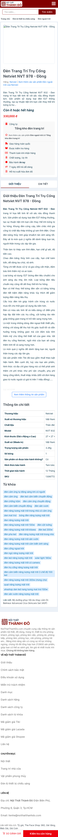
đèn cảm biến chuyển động (18, 506)
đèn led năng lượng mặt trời (18, 558)
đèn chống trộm (12, 501)
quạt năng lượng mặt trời (16, 584)
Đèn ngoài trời (44, 19)
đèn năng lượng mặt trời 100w (19, 524)
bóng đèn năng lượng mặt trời (34, 515)
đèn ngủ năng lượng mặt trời (18, 553)
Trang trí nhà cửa (11, 768)
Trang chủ (5, 19)
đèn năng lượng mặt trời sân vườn (21, 539)
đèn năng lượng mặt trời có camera (22, 562)
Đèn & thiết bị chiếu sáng (24, 19)
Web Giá (4, 828)
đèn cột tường (44, 524)
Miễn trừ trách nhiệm (13, 684)
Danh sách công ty (12, 707)
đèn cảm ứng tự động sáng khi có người (24, 491)
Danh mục (7, 692)
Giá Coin (14, 828)
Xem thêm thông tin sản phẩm (29, 394)
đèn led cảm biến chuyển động (36, 496)
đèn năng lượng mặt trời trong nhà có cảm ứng (28, 510)
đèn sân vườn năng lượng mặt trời (21, 594)
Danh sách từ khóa (12, 714)
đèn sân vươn (41, 506)
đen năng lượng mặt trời (16, 520)
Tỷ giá (20, 825)
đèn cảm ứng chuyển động (36, 501)
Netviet (13, 82)
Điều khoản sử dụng (12, 677)
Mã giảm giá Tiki (10, 721)
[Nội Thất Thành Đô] (16, 622)
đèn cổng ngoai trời (14, 548)
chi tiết (43, 183)
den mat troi (10, 515)
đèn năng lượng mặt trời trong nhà (36, 534)
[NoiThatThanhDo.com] (16, 4)
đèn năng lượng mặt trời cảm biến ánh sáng (26, 543)
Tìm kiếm (47, 11)
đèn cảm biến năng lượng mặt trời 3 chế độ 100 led (28, 573)
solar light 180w (43, 558)
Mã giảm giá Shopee (13, 736)
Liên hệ (5, 744)
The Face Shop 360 (35, 825)
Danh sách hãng (10, 699)
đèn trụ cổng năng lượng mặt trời (21, 567)
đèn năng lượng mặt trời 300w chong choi (25, 580)
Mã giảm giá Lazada (12, 729)
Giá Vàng (50, 825)
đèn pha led (10, 534)
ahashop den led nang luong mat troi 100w (25, 589)
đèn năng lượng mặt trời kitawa (20, 529)
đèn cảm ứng (11, 496)
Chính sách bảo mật (12, 669)
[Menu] (54, 3)
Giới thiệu (15, 183)
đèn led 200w (45, 529)
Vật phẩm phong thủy (13, 776)
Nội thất (5, 761)
